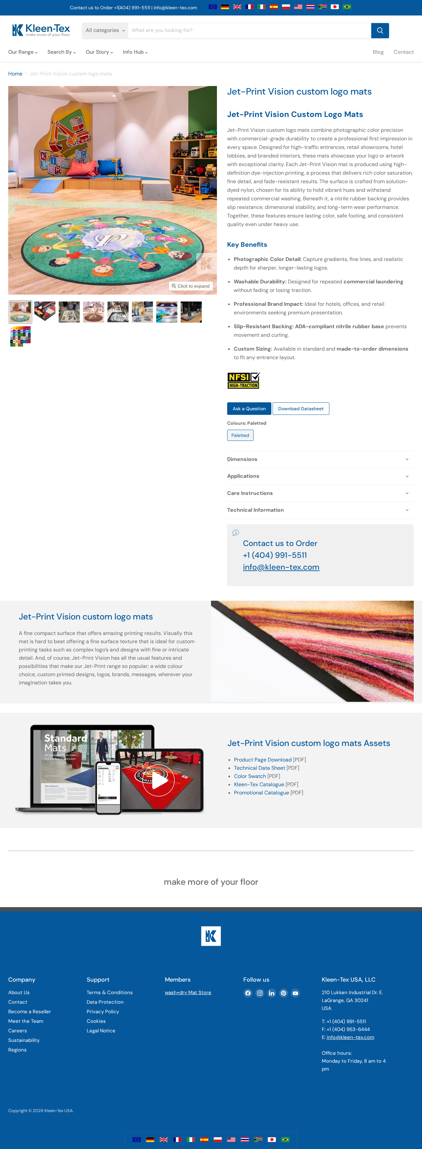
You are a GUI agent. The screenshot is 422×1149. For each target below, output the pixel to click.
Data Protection (105, 1002)
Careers (17, 1030)
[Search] (380, 30)
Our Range (21, 51)
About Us (19, 992)
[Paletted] (241, 442)
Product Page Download (263, 759)
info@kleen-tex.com (175, 8)
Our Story (98, 51)
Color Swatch (250, 776)
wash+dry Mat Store (188, 992)
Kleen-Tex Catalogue (259, 784)
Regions (17, 1050)
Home (15, 74)
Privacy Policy (103, 1011)
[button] (20, 312)
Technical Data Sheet (259, 767)
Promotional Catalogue (261, 792)
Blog (378, 51)
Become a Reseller (29, 1011)
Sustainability (24, 1040)
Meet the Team (25, 1021)
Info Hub (134, 51)
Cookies (96, 1021)
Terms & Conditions (110, 992)
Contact (404, 51)
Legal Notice (101, 1030)
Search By (60, 51)
